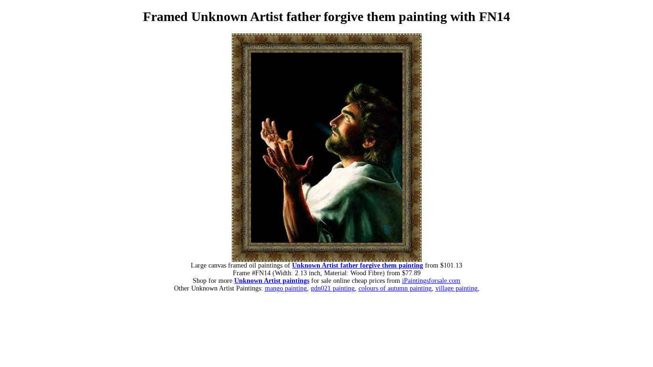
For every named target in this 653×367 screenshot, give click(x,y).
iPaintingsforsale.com (431, 280)
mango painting (286, 288)
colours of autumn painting (395, 288)
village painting (456, 288)
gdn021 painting (333, 288)
